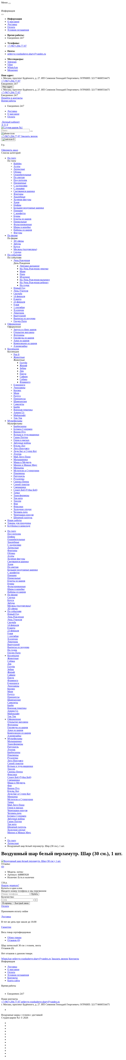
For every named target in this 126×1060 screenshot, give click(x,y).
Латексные (13, 843)
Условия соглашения (18, 30)
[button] (8, 100)
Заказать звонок (29, 136)
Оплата (11, 27)
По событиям (14, 611)
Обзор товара (14, 937)
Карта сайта (13, 980)
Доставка (12, 24)
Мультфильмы (14, 738)
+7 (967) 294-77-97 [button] (11, 1001)
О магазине (13, 21)
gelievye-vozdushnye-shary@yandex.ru (26, 54)
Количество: (7, 897)
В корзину (7, 903)
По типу (11, 531)
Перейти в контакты (12, 98)
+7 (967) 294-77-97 (17, 46)
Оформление (14, 719)
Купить (35, 894)
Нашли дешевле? (10, 885)
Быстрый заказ (22, 903)
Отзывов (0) (13, 940)
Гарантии (6, 927)
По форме (12, 594)
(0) (2, 866)
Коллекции (13, 655)
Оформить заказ (9, 150)
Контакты (12, 977)
